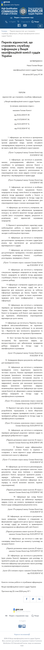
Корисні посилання (21, 634)
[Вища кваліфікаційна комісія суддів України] (22, 11)
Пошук (36, 22)
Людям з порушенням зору (23, 17)
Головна (4, 31)
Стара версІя (25, 22)
